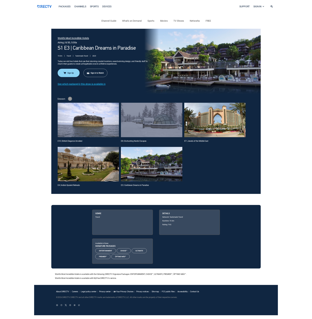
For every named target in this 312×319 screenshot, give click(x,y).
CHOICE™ (123, 251)
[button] (271, 6)
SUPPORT (244, 6)
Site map (155, 291)
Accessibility (182, 291)
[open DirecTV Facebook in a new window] (61, 305)
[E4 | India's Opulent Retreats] (88, 164)
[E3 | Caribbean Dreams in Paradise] (151, 164)
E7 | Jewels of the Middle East (196, 141)
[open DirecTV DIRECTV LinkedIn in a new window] (57, 305)
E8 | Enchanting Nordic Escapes (133, 141)
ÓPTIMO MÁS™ (120, 256)
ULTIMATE (139, 251)
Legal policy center (88, 291)
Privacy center (105, 291)
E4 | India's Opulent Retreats (69, 185)
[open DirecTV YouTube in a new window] (75, 305)
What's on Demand (132, 20)
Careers (74, 291)
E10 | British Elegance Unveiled (70, 141)
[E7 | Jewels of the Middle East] (215, 120)
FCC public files (168, 291)
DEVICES (106, 6)
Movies (164, 20)
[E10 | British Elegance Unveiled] (88, 120)
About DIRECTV (62, 291)
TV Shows (178, 20)
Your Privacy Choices (124, 291)
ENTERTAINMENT (105, 251)
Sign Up (70, 73)
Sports (150, 20)
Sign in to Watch (97, 73)
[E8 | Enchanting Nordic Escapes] (151, 120)
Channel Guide (108, 20)
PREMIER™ (103, 256)
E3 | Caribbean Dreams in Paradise (135, 185)
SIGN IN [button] (257, 6)
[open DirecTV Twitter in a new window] (66, 305)
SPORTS (94, 6)
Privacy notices (142, 291)
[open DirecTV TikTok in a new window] (79, 305)
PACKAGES (65, 6)
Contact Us (194, 291)
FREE (208, 20)
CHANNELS (80, 6)
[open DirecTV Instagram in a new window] (70, 305)
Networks (195, 20)
